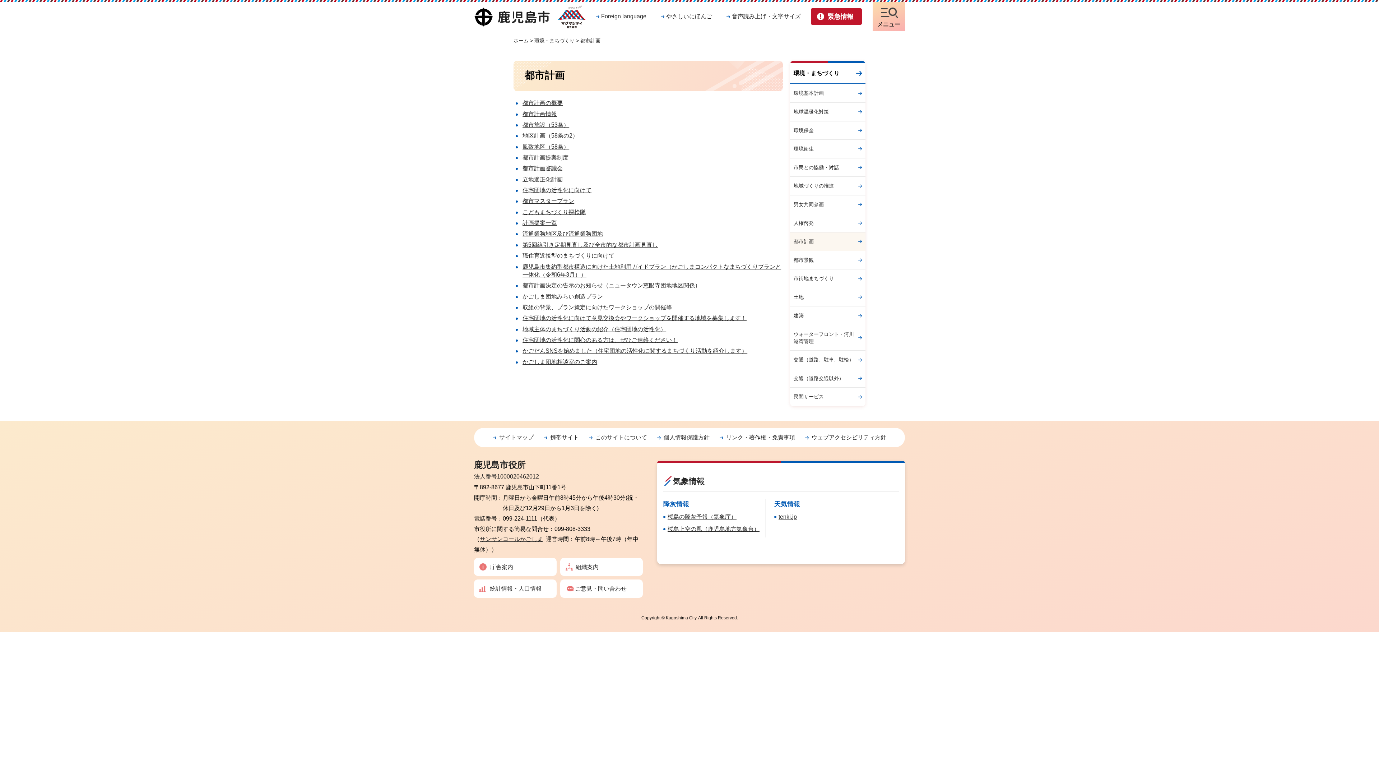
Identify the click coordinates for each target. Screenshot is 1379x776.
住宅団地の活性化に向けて (557, 190)
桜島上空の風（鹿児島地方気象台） (714, 529)
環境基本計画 (809, 93)
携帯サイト (564, 437)
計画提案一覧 (540, 223)
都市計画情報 (540, 114)
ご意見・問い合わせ (601, 589)
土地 (799, 297)
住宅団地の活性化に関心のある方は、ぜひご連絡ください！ (600, 340)
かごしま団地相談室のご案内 (560, 362)
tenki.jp (788, 517)
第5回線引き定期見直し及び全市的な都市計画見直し (590, 245)
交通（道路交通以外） (819, 378)
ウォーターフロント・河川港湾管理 (824, 337)
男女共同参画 (809, 204)
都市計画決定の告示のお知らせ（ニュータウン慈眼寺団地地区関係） (612, 285)
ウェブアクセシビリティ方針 (849, 437)
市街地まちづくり (814, 278)
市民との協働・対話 (816, 167)
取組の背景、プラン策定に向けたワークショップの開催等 (597, 307)
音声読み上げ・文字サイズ (766, 16)
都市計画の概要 (543, 103)
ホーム (521, 40)
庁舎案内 (501, 567)
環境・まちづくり (554, 40)
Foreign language (623, 16)
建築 (799, 315)
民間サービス (809, 396)
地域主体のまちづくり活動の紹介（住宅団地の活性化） (594, 329)
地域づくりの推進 (814, 186)
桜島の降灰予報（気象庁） (702, 517)
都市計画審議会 (543, 168)
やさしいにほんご (689, 16)
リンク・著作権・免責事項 (760, 437)
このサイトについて (621, 437)
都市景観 (804, 260)
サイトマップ (516, 437)
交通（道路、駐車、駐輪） (824, 359)
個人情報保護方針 (687, 437)
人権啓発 (804, 223)
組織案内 (587, 567)
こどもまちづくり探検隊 (554, 212)
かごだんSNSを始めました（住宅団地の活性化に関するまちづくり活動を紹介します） (635, 351)
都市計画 (804, 241)
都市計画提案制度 (545, 157)
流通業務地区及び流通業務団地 (563, 234)
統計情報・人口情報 (516, 589)
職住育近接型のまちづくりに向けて (568, 256)
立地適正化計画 (543, 179)
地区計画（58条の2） (550, 136)
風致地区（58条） (546, 147)
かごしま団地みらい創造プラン (563, 297)
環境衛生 (804, 149)
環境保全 (804, 130)
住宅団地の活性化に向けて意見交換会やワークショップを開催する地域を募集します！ (635, 318)
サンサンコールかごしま (511, 539)
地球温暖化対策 (811, 112)
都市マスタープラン (548, 201)
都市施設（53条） (546, 125)
